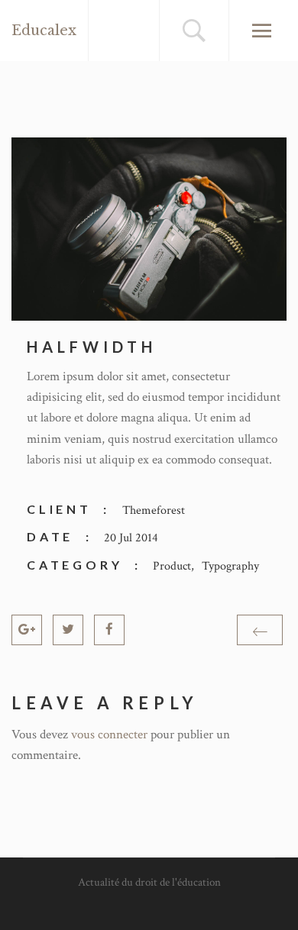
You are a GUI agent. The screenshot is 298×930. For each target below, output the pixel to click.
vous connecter (109, 734)
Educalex (43, 30)
